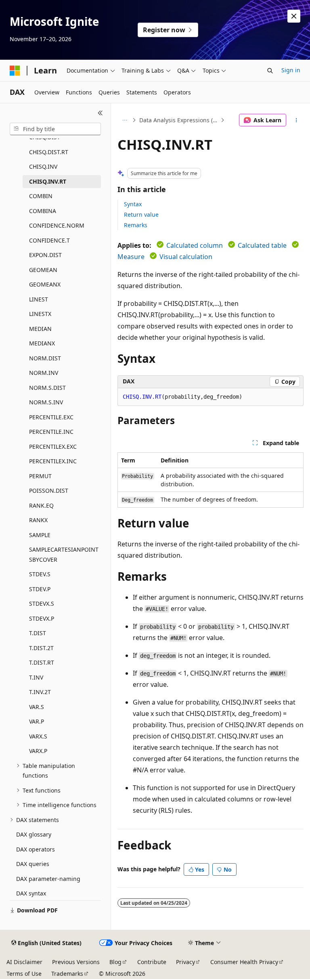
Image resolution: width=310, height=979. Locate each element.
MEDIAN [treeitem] (40, 329)
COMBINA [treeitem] (42, 211)
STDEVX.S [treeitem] (41, 603)
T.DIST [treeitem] (37, 633)
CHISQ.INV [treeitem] (43, 166)
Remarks (135, 225)
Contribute (151, 962)
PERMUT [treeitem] (40, 476)
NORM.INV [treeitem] (43, 373)
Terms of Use (24, 973)
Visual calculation (185, 256)
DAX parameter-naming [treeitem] (48, 879)
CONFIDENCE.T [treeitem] (49, 240)
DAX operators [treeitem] (35, 849)
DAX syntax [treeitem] (31, 893)
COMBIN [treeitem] (40, 196)
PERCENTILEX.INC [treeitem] (53, 461)
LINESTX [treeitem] (40, 314)
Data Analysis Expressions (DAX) (179, 120)
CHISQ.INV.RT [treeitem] (47, 181)
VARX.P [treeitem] (38, 751)
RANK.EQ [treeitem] (41, 505)
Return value (141, 214)
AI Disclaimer (24, 962)
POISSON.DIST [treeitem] (48, 490)
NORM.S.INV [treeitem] (46, 402)
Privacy (185, 962)
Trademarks (67, 973)
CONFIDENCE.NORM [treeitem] (56, 225)
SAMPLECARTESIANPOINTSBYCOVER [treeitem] (63, 554)
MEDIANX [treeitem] (42, 343)
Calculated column (194, 245)
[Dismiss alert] (293, 16)
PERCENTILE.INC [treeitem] (51, 431)
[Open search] (270, 70)
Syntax (133, 204)
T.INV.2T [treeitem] (40, 692)
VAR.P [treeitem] (36, 721)
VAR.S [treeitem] (36, 707)
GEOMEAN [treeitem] (43, 270)
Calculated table (262, 245)
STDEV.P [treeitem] (39, 589)
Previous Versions (76, 962)
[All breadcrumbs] (124, 120)
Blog (115, 962)
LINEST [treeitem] (38, 299)
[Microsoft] (15, 70)
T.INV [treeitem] (36, 677)
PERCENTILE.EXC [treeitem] (51, 417)
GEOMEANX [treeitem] (45, 284)
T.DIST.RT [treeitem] (41, 662)
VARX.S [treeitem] (38, 736)
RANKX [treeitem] (38, 520)
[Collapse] (100, 113)
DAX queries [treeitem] (32, 864)
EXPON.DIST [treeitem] (45, 255)
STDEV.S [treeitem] (39, 574)
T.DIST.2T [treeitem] (41, 648)
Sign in (290, 70)
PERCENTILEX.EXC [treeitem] (53, 446)
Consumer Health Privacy (244, 962)
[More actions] (296, 120)
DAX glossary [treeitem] (33, 834)
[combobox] (55, 129)
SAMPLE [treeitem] (39, 535)
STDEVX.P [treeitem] (41, 618)
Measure (131, 256)
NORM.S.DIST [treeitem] (47, 387)
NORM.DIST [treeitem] (45, 358)
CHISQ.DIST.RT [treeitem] (48, 152)
